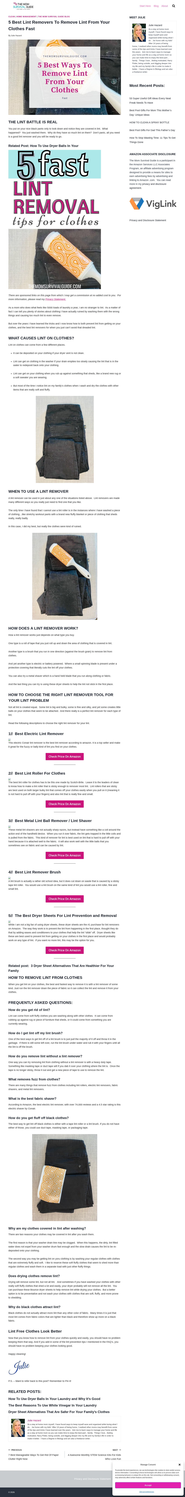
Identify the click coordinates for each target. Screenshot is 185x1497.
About (164, 6)
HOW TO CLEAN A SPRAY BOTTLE (149, 122)
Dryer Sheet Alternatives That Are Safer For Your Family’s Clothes (59, 1412)
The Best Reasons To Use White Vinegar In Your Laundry (52, 1405)
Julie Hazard (16, 35)
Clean (11, 17)
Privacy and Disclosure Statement (147, 220)
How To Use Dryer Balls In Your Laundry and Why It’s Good (54, 1399)
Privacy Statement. (55, 299)
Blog (156, 6)
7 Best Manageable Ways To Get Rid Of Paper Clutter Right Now (33, 1454)
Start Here (145, 6)
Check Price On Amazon (65, 756)
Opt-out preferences (146, 1492)
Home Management (26, 17)
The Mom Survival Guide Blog (54, 17)
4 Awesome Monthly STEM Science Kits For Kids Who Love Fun (94, 1454)
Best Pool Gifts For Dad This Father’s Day (152, 130)
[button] (179, 1464)
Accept (148, 1485)
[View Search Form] (174, 6)
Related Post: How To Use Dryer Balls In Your (43, 146)
